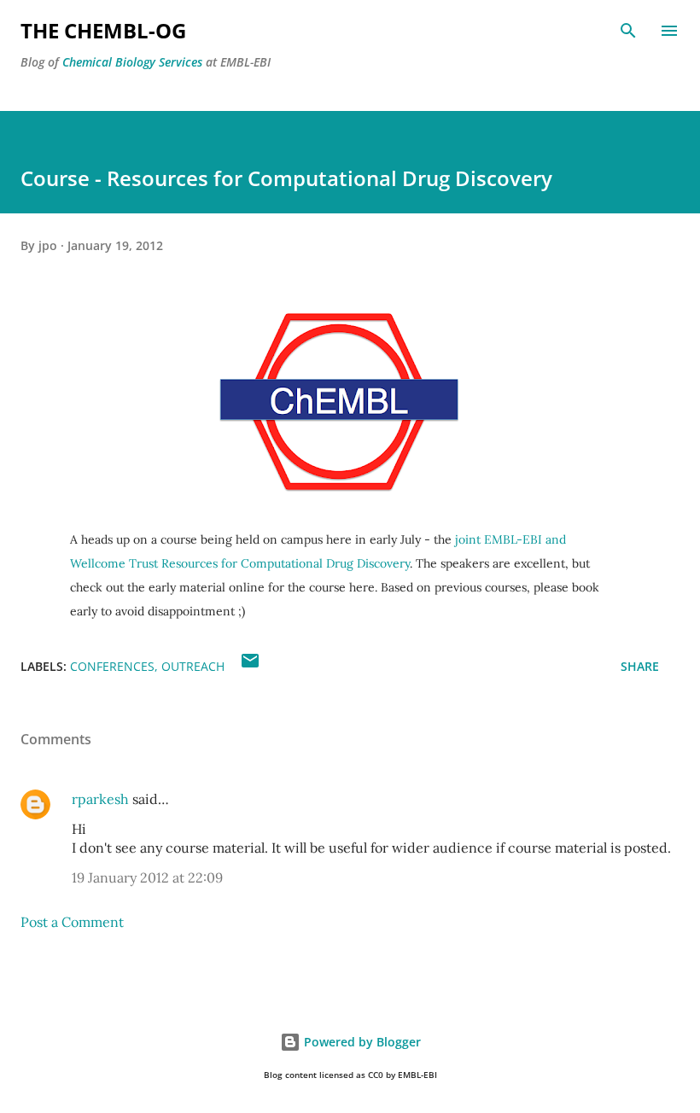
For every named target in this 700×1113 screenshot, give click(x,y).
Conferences (112, 666)
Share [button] (640, 666)
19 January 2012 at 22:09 (147, 877)
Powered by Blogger (360, 1042)
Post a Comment (72, 921)
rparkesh (100, 798)
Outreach (193, 666)
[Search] (628, 30)
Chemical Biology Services (132, 62)
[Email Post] (250, 666)
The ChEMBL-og (103, 30)
